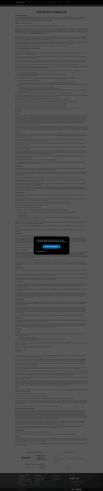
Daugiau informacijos (40, 251)
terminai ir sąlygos (61, 241)
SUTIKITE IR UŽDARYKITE (51, 246)
